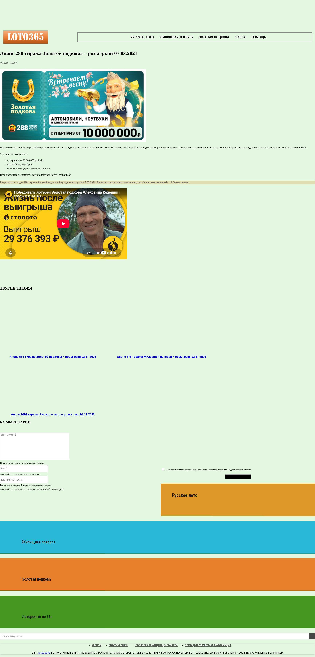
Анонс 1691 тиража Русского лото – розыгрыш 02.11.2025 (53, 414)
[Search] (312, 636)
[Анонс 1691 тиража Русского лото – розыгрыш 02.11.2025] (53, 384)
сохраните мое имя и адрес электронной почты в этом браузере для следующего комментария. (209, 469)
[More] (107, 273)
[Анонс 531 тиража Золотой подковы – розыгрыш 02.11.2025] (53, 327)
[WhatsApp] (81, 273)
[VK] (41, 273)
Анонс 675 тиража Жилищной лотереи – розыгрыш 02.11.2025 (161, 356)
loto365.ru (44, 652)
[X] (94, 273)
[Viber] (67, 273)
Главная (4, 63)
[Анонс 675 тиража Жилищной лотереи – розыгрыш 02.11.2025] (162, 327)
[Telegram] (54, 273)
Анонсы (14, 63)
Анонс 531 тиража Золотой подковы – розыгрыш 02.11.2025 (53, 356)
